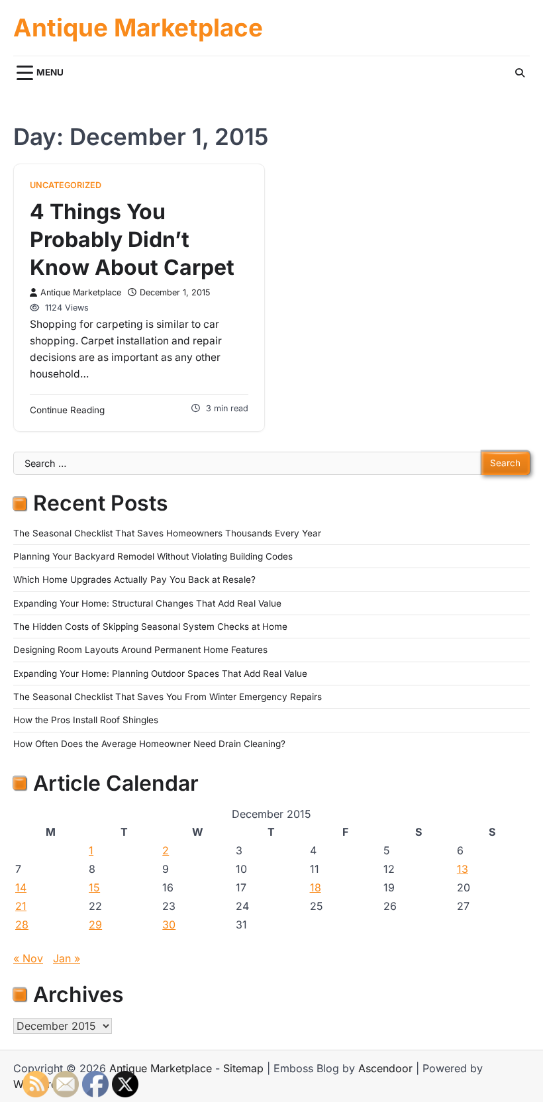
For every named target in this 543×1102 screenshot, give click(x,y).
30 (168, 924)
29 (95, 924)
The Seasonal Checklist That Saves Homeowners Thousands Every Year (167, 533)
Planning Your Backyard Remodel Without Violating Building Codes (153, 556)
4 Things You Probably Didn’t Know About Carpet (132, 239)
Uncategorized (65, 185)
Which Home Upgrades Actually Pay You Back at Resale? (134, 579)
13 (462, 869)
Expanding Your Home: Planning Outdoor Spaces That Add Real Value (160, 673)
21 (20, 906)
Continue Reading (67, 410)
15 (94, 887)
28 (21, 924)
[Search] (520, 73)
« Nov (28, 958)
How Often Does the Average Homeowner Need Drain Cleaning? (149, 743)
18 (315, 887)
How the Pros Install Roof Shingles (85, 720)
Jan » (66, 958)
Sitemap (243, 1068)
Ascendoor (385, 1068)
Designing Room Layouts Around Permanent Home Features (140, 649)
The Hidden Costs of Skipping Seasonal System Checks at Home (150, 626)
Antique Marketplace (138, 27)
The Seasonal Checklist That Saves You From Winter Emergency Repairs (167, 696)
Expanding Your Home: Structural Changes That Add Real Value (147, 603)
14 (20, 887)
